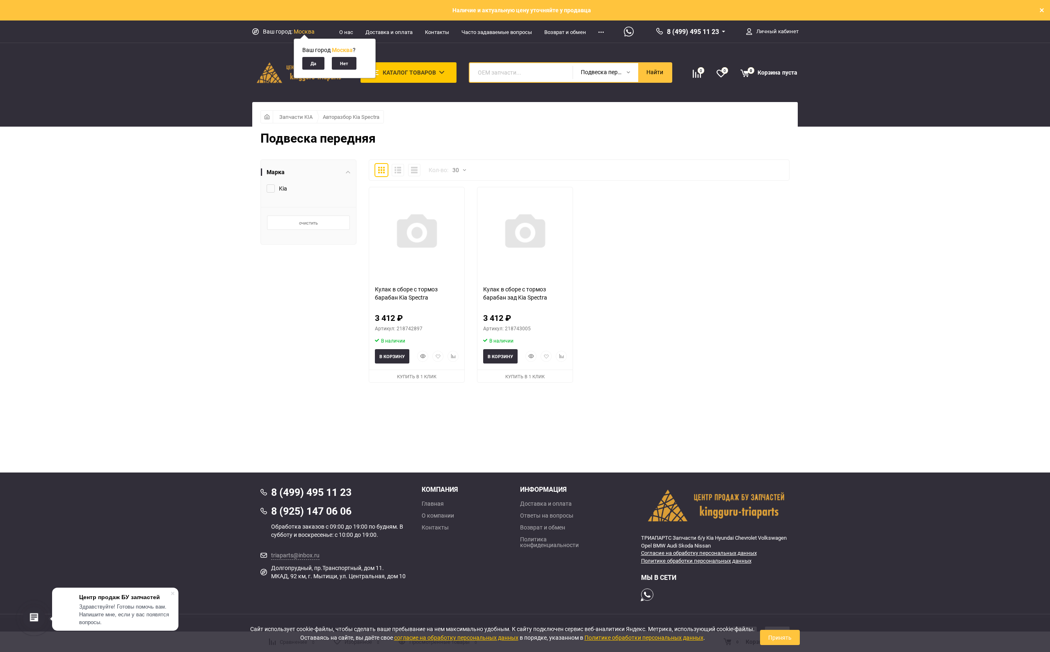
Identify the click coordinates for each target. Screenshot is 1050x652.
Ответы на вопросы (546, 515)
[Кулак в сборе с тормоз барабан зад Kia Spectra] (525, 233)
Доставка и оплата (389, 32)
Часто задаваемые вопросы (496, 32)
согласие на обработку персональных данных (456, 637)
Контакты (437, 32)
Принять (780, 637)
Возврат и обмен (565, 32)
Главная (433, 504)
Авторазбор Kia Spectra (351, 116)
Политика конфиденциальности (549, 542)
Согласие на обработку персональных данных (699, 553)
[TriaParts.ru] (715, 505)
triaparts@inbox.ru (295, 555)
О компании (438, 515)
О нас (346, 32)
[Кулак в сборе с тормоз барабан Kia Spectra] (417, 233)
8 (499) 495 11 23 (693, 31)
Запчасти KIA (296, 116)
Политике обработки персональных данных (696, 560)
